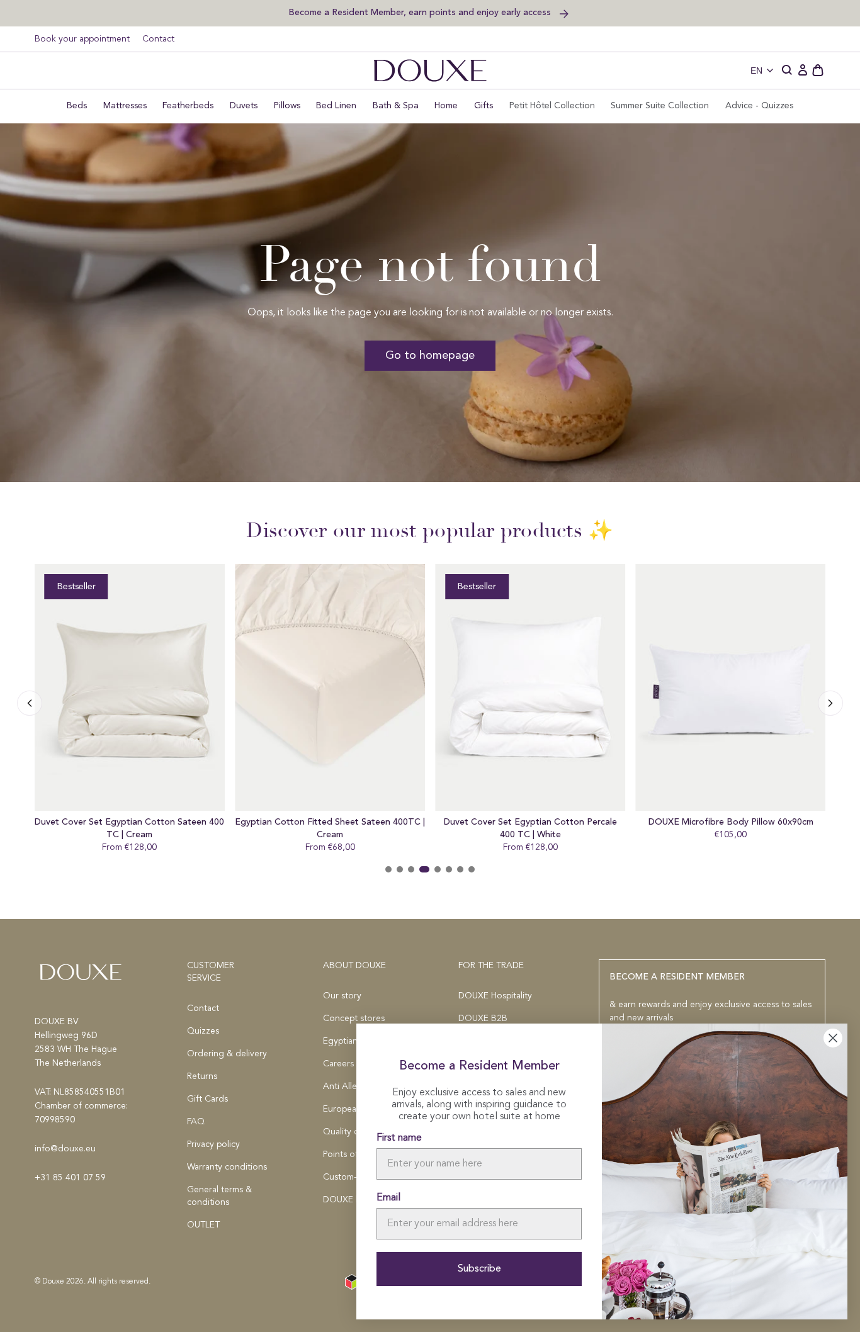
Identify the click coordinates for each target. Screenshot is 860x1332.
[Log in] (802, 70)
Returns (202, 1076)
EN (756, 70)
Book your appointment (82, 39)
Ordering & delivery (227, 1053)
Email (388, 1198)
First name (399, 1138)
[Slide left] (830, 703)
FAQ (196, 1121)
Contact (158, 39)
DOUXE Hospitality (495, 995)
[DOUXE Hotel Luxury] (430, 70)
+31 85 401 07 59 (70, 1177)
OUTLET (203, 1225)
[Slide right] (29, 703)
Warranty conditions (227, 1167)
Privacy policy (213, 1144)
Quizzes (203, 1031)
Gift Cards (207, 1099)
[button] (787, 70)
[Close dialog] (832, 1038)
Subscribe (479, 1269)
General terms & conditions (219, 1196)
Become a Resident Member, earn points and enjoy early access (420, 12)
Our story (342, 995)
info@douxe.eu (65, 1148)
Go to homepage (430, 355)
